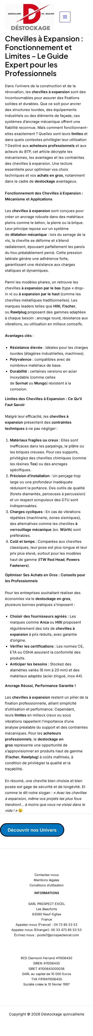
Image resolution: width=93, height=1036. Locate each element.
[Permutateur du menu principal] (65, 17)
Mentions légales (46, 880)
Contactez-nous (46, 875)
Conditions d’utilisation (47, 885)
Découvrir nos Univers (32, 830)
